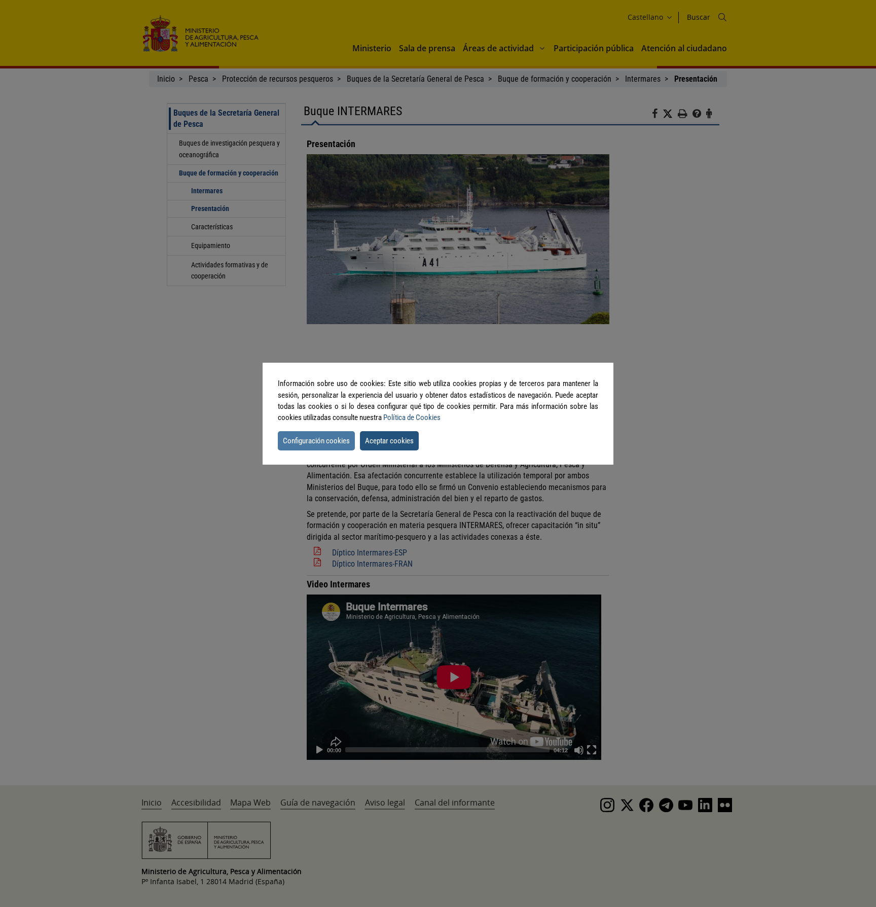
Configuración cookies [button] (316, 440)
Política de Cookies (412, 417)
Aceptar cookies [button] (389, 440)
